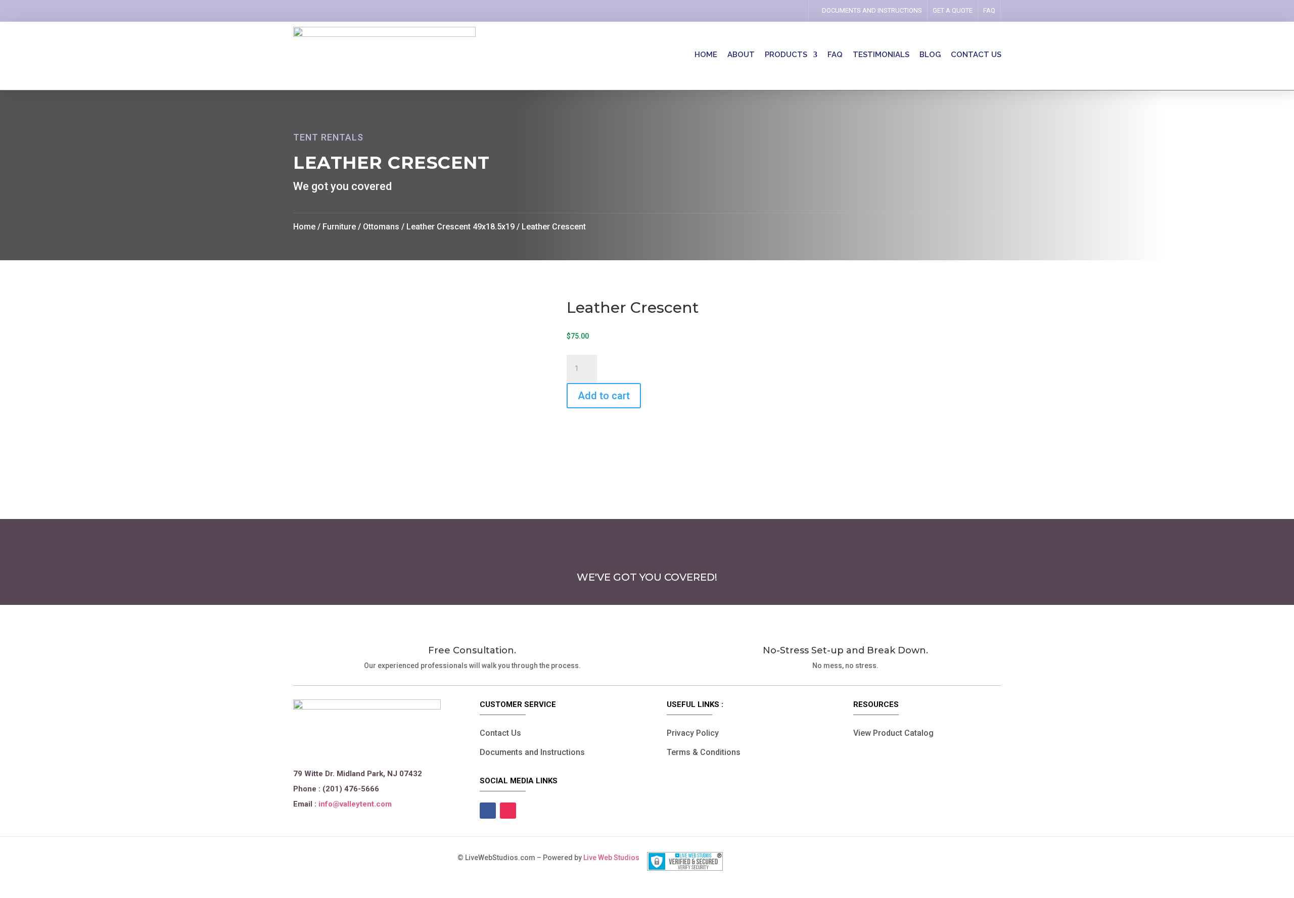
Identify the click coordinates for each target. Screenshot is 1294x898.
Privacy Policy (693, 733)
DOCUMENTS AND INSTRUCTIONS (872, 10)
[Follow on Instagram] (791, 11)
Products (786, 55)
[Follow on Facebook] (777, 11)
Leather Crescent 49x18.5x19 (460, 226)
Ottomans (381, 226)
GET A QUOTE (953, 10)
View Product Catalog (893, 733)
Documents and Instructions (532, 752)
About (741, 55)
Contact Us (500, 733)
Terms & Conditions (704, 752)
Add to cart (604, 396)
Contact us (976, 55)
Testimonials (881, 55)
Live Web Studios (615, 858)
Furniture (339, 226)
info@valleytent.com (355, 804)
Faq (989, 10)
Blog (930, 55)
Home (706, 55)
